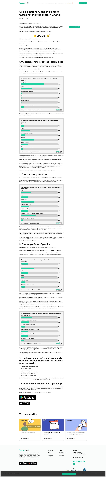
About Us (49, 452)
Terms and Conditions (63, 452)
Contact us (50, 456)
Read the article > (30, 430)
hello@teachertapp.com (79, 457)
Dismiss (83, 473)
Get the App (82, 3)
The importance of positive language (28, 375)
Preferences (97, 473)
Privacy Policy (61, 453)
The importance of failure (26, 368)
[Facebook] (79, 461)
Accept (68, 473)
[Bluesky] (84, 461)
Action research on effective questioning (29, 371)
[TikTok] (74, 463)
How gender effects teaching (27, 370)
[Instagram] (74, 461)
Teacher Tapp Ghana (36, 23)
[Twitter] (81, 461)
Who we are (50, 453)
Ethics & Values (50, 455)
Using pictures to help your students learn (29, 366)
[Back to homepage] (24, 3)
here (37, 48)
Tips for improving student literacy (28, 373)
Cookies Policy (61, 455)
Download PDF (74, 27)
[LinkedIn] (76, 461)
